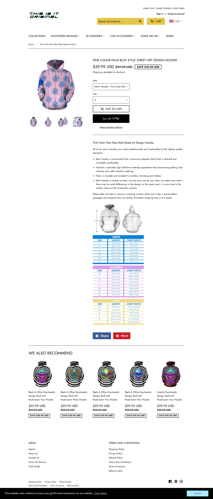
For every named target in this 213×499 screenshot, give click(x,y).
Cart (158, 21)
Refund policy (116, 471)
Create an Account (176, 13)
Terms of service (117, 466)
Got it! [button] (197, 493)
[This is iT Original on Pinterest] (175, 482)
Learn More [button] (100, 493)
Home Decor (150, 36)
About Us (33, 453)
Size (95, 93)
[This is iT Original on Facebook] (170, 482)
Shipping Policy (117, 449)
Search (32, 449)
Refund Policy (115, 457)
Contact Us (34, 457)
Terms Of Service (37, 462)
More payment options (111, 127)
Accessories (94, 36)
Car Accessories (121, 36)
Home (31, 44)
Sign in (160, 13)
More (169, 36)
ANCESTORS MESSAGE (64, 36)
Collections (37, 36)
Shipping (97, 72)
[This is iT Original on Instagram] (181, 482)
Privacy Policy (115, 453)
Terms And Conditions (120, 462)
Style (95, 80)
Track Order (34, 466)
